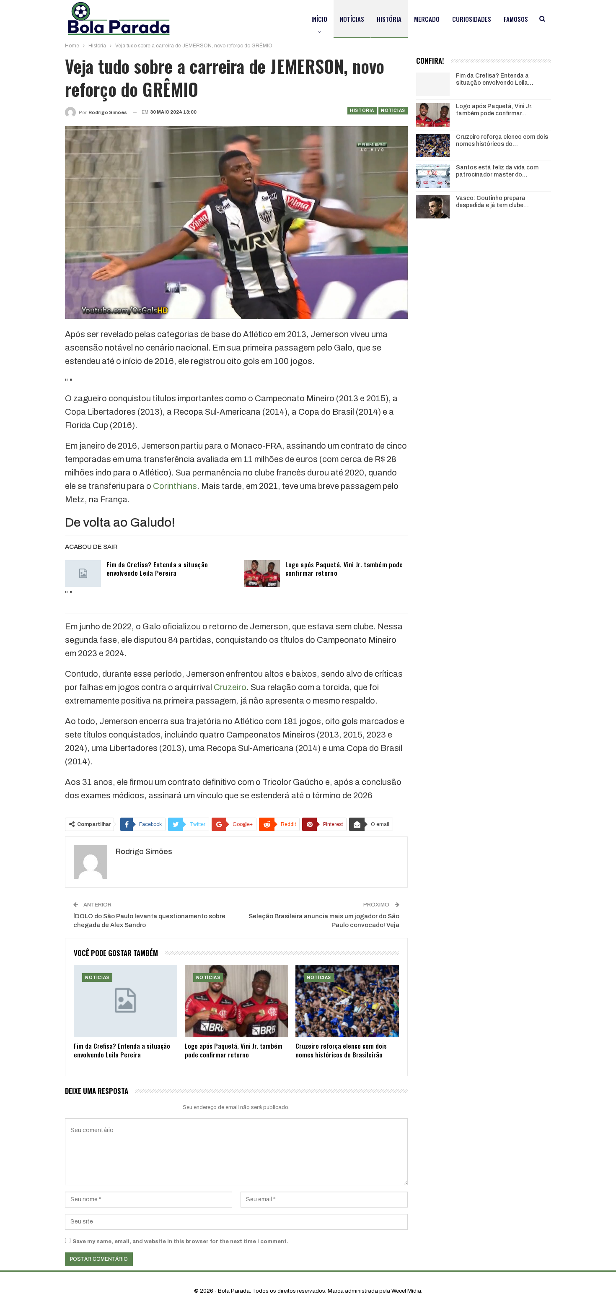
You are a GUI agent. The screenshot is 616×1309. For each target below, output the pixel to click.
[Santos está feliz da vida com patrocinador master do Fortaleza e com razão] (433, 176)
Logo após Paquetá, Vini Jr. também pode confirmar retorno (344, 568)
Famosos (516, 18)
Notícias (352, 18)
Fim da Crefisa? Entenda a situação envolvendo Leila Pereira (157, 568)
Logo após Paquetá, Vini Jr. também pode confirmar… (494, 110)
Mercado (427, 18)
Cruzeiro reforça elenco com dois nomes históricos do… (502, 140)
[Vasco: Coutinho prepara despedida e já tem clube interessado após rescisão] (433, 206)
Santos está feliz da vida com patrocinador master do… (497, 171)
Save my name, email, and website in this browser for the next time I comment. (180, 1241)
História (389, 18)
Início (319, 18)
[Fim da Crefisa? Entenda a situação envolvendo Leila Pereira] (83, 573)
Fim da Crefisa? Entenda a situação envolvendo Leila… (494, 79)
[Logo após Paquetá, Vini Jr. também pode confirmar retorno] (262, 573)
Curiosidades (471, 18)
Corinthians (175, 486)
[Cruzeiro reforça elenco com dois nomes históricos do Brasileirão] (347, 1001)
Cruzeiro (230, 687)
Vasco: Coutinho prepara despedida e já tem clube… (492, 201)
